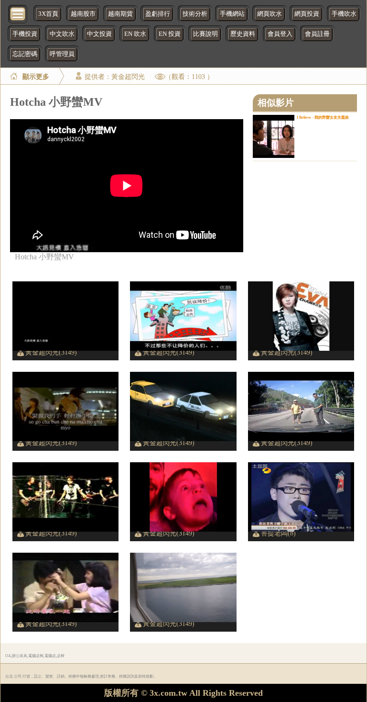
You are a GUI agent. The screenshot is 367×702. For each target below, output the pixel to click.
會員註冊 (317, 34)
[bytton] (18, 13)
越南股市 (83, 14)
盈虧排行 (157, 14)
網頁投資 (306, 14)
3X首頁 (48, 14)
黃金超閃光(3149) (51, 352)
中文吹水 (62, 34)
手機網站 (232, 14)
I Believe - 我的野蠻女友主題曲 (323, 117)
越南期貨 (120, 14)
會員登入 (280, 34)
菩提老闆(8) (278, 533)
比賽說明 (205, 34)
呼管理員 (62, 54)
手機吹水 (344, 14)
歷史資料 (242, 34)
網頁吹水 (269, 14)
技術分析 (195, 14)
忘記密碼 (24, 54)
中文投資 (99, 34)
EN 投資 (170, 34)
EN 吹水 (135, 34)
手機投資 (24, 34)
